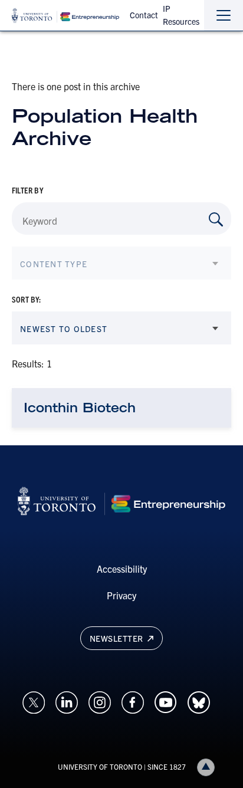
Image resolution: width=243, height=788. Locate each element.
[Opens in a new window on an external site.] (33, 701)
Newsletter (118, 638)
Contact (144, 14)
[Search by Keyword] (215, 219)
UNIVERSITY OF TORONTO (100, 766)
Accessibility (122, 568)
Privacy (121, 595)
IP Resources (181, 15)
